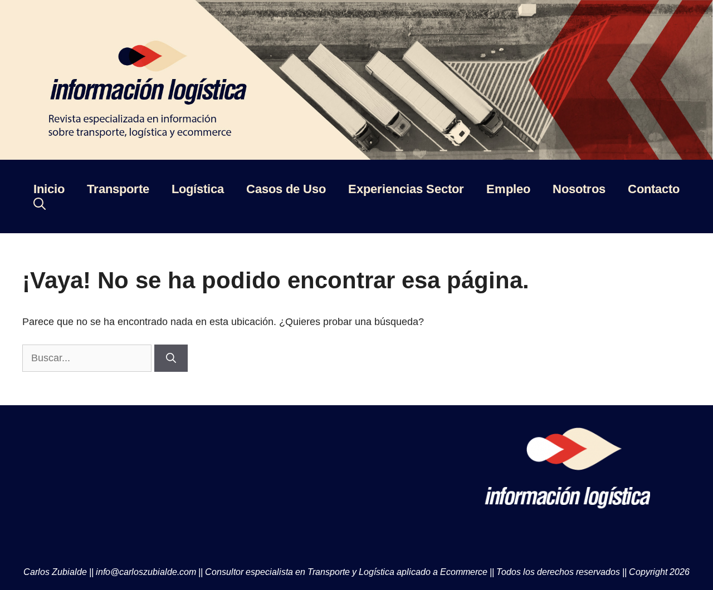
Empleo (508, 189)
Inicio (49, 189)
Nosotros (579, 189)
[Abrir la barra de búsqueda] (39, 203)
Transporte (118, 189)
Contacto (654, 189)
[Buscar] (171, 358)
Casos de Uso (286, 189)
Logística (198, 189)
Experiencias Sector (406, 189)
